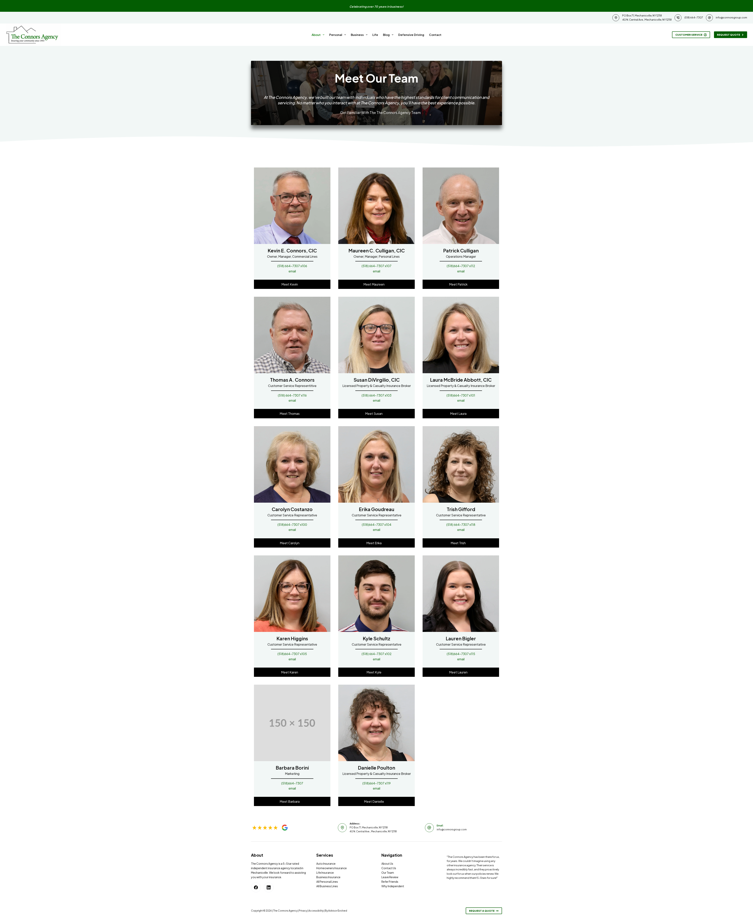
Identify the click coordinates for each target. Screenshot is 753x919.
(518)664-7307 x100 (292, 524)
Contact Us (388, 868)
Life (375, 34)
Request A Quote (482, 910)
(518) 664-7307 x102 (377, 654)
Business (357, 34)
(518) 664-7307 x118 (460, 524)
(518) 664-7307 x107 (376, 266)
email (292, 271)
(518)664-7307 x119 (376, 783)
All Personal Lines (327, 881)
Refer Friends (389, 881)
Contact (435, 34)
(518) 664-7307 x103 (376, 395)
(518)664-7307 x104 (376, 524)
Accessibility (316, 910)
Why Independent (392, 886)
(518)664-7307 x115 (461, 654)
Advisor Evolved (337, 910)
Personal (335, 34)
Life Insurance (325, 872)
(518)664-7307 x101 (461, 395)
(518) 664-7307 (693, 17)
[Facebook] (256, 887)
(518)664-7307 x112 (461, 266)
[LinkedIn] (269, 887)
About (316, 34)
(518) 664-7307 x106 (292, 266)
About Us (387, 863)
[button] (292, 284)
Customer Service (688, 34)
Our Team (387, 872)
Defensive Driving (411, 34)
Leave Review (389, 877)
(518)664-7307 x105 (292, 654)
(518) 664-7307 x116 (292, 395)
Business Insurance (328, 877)
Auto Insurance (326, 863)
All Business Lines (327, 886)
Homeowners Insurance (331, 868)
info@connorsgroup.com (731, 17)
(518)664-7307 (292, 783)
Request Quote (728, 34)
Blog (386, 34)
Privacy (303, 910)
